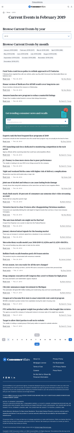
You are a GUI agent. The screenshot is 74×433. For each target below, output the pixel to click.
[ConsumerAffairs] (37, 6)
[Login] (71, 6)
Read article (7, 270)
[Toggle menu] (2, 6)
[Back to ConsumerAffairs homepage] (4, 12)
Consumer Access (15, 395)
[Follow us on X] (11, 377)
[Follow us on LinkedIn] (14, 377)
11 (55, 339)
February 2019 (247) (27, 50)
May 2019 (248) (9, 54)
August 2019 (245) (50, 54)
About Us (36, 359)
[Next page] (70, 339)
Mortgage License (39, 363)
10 (50, 339)
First (37, 335)
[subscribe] (65, 121)
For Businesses (58, 363)
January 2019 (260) (11, 50)
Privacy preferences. (37, 2)
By (66, 79)
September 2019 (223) (11, 57)
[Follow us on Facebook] (3, 377)
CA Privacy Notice (59, 366)
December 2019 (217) (11, 61)
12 (60, 339)
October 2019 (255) (29, 57)
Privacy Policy (58, 359)
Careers (36, 370)
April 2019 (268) (57, 50)
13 (65, 339)
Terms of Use (38, 366)
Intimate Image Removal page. (43, 427)
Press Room (57, 370)
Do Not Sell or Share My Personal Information (42, 375)
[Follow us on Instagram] (6, 377)
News (8, 12)
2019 (13, 12)
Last (37, 344)
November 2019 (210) (45, 57)
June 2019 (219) (22, 54)
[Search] (68, 6)
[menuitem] (11, 50)
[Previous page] (3, 339)
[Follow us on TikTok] (9, 377)
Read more (6, 79)
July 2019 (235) (36, 54)
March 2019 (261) (43, 50)
